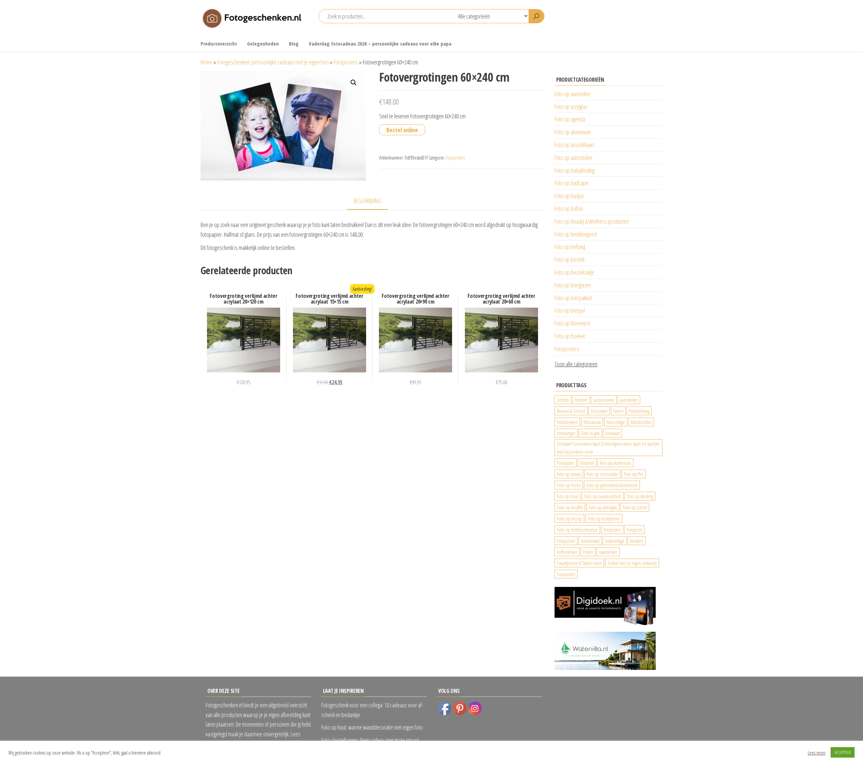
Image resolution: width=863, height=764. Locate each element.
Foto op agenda (570, 119)
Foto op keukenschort (602, 496)
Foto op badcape (571, 183)
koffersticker (567, 551)
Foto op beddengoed (576, 234)
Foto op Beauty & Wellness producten (592, 221)
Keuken (636, 540)
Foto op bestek (570, 259)
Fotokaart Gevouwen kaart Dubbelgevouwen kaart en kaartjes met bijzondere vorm (608, 447)
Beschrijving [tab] (367, 201)
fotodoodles (641, 422)
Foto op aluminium (573, 132)
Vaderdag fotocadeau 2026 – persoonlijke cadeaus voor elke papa (380, 43)
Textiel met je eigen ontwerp (632, 563)
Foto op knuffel (570, 507)
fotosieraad (590, 540)
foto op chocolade (602, 474)
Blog (294, 43)
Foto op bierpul (570, 310)
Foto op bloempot (572, 323)
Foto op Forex (569, 485)
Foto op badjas (569, 196)
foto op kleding (640, 496)
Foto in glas (590, 433)
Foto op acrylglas (571, 107)
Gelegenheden (263, 43)
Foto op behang (570, 247)
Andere (581, 399)
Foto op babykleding (574, 170)
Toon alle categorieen (576, 364)
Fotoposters (345, 62)
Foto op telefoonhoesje (577, 529)
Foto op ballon (569, 208)
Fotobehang (639, 410)
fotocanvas (592, 422)
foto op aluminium (615, 462)
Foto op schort (635, 507)
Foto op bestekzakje (574, 272)
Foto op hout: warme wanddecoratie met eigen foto (372, 727)
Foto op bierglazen (573, 285)
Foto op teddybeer (604, 518)
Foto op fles (634, 474)
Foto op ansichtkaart (574, 145)
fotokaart (612, 433)
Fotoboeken (567, 422)
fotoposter (612, 529)
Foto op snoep (569, 518)
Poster (588, 551)
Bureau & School (571, 410)
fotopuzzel (566, 540)
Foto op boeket (570, 336)
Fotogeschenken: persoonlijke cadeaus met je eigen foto (273, 62)
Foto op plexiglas (603, 507)
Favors (618, 410)
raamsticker (608, 551)
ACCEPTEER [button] (843, 752)
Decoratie (599, 410)
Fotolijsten (565, 462)
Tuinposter (566, 574)
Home (206, 62)
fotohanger (566, 433)
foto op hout (567, 496)
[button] (354, 83)
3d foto (563, 399)
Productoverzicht (219, 43)
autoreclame (603, 399)
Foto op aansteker (573, 94)
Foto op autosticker (574, 157)
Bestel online (402, 130)
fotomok (587, 462)
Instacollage (614, 540)
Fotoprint (634, 529)
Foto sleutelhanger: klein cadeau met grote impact (370, 740)
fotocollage (615, 422)
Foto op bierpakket (573, 298)
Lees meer (817, 752)
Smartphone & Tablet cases (579, 563)
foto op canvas (569, 474)
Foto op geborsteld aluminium (611, 485)
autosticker (629, 399)
